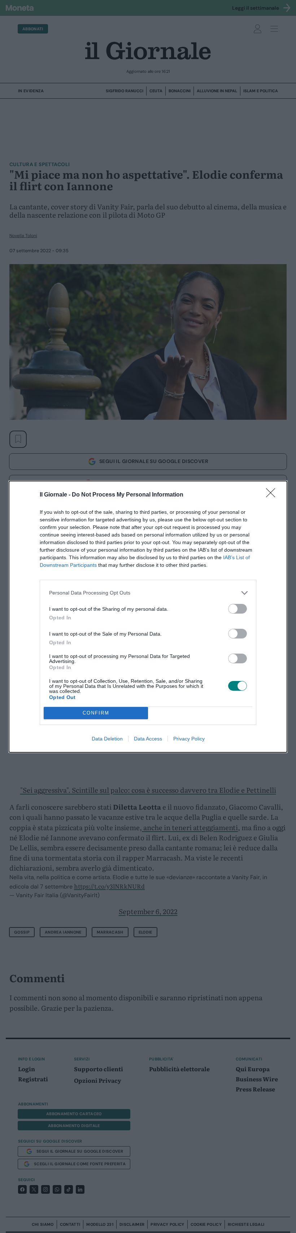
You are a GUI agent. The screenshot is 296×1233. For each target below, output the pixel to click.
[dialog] (148, 616)
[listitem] (148, 593)
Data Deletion (107, 739)
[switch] (237, 609)
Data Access (148, 739)
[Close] (273, 495)
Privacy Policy (189, 739)
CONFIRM (96, 713)
